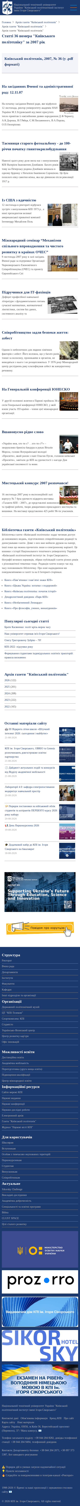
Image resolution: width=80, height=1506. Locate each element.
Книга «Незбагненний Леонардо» (23, 602)
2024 (7, 693)
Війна (5, 1212)
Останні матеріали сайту (25, 723)
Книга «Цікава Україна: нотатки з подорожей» (30, 585)
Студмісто (7, 1024)
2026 (7, 680)
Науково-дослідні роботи (16, 1109)
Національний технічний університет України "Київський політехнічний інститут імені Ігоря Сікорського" (39, 7)
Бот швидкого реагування (23, 1454)
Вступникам (9, 1148)
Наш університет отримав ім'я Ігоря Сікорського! (32, 633)
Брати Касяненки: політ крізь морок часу (27, 627)
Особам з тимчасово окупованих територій (26, 1154)
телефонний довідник (44, 1442)
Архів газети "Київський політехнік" (36, 22)
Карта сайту (8, 1422)
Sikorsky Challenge (12, 1189)
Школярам (7, 1142)
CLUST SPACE (10, 1218)
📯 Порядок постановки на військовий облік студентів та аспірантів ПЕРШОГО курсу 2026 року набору (31, 810)
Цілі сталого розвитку (14, 1224)
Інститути (7, 978)
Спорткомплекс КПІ (13, 1018)
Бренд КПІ (56, 1418)
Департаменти (10, 972)
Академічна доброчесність (16, 1200)
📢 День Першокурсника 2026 (22, 825)
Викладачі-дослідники (14, 1195)
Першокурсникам (12, 1160)
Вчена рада (8, 966)
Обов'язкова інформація (34, 1418)
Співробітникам (11, 1177)
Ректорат (7, 960)
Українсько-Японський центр (18, 1030)
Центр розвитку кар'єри (15, 1036)
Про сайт (69, 1418)
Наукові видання (11, 1098)
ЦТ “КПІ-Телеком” (12, 1012)
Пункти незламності (17, 1471)
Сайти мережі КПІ (12, 1092)
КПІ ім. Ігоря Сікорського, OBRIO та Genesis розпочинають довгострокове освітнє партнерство (30, 752)
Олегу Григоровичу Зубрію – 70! (22, 640)
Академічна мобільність (15, 1063)
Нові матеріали (25, 1422)
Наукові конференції (13, 1104)
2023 (7, 700)
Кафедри (7, 989)
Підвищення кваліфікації (16, 1074)
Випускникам (9, 1171)
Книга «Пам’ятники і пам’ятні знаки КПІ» (28, 580)
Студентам (8, 1166)
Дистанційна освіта (13, 1057)
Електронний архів (12, 1115)
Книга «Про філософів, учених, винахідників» (30, 608)
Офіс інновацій (10, 1041)
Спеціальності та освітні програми (21, 1206)
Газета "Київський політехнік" (19, 1121)
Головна (6, 22)
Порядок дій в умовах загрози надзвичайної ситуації (35, 1467)
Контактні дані (10, 1418)
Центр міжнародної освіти (17, 1080)
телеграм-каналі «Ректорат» (57, 1475)
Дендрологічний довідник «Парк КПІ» (26, 597)
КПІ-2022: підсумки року (18, 646)
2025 (7, 686)
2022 (7, 706)
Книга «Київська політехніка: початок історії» (30, 591)
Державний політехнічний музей (20, 1007)
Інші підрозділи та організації (19, 995)
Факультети (8, 983)
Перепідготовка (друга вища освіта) (22, 1069)
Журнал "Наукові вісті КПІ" (17, 1127)
